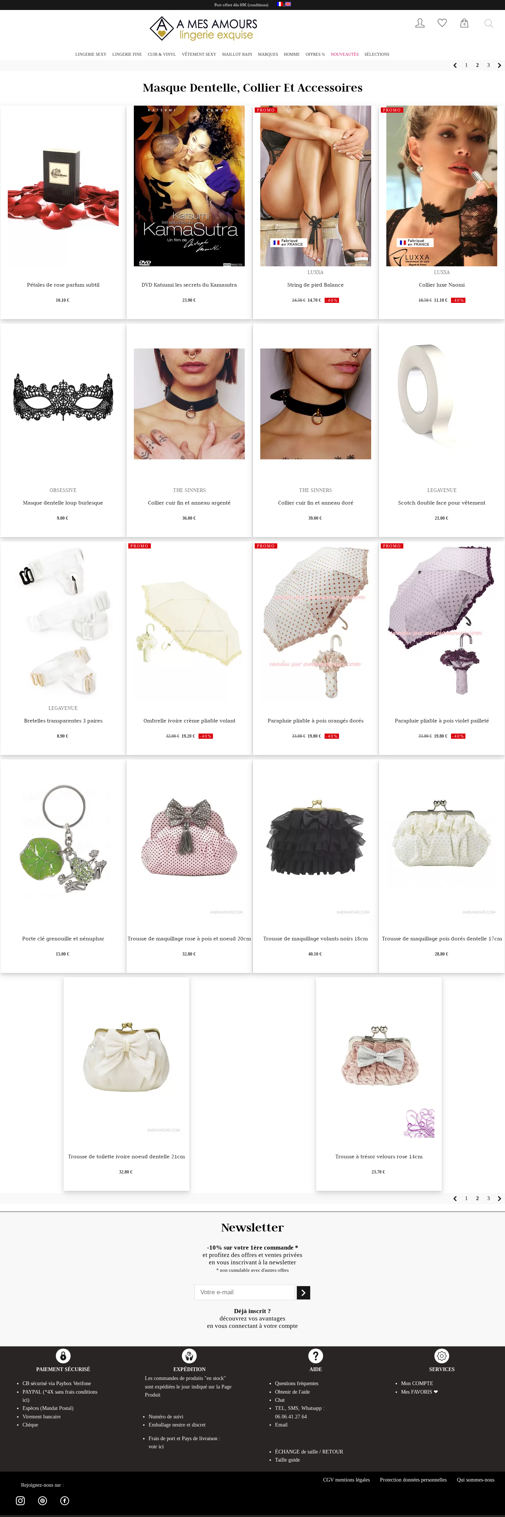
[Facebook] (64, 1506)
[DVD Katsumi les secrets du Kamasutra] (189, 264)
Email (281, 1425)
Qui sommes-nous (475, 1480)
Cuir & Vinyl (162, 54)
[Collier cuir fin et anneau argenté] (189, 482)
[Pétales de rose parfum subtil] (63, 264)
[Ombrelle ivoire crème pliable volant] (189, 700)
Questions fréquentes (296, 1383)
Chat (280, 1400)
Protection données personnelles (413, 1480)
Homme (292, 54)
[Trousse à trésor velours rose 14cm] (378, 1136)
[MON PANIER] (464, 31)
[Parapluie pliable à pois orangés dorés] (315, 700)
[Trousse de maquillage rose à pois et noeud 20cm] (189, 918)
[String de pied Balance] (315, 264)
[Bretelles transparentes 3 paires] (63, 700)
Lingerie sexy (90, 54)
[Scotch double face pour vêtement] (441, 482)
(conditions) (258, 5)
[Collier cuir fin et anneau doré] (315, 482)
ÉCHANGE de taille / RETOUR (309, 1452)
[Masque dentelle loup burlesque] (63, 482)
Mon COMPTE (417, 1383)
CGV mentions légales (346, 1480)
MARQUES (268, 54)
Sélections (377, 54)
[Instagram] (20, 1506)
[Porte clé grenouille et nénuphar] (63, 918)
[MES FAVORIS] (442, 29)
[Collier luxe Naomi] (441, 264)
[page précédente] (455, 65)
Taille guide (287, 1460)
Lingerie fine (127, 54)
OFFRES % (315, 54)
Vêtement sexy (199, 54)
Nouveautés (345, 54)
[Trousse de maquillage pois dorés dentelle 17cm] (441, 918)
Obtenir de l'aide (292, 1392)
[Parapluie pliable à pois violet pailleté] (441, 700)
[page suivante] (499, 65)
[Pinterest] (42, 1506)
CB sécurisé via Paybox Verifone (57, 1383)
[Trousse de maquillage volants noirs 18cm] (315, 918)
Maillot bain (237, 54)
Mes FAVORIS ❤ (419, 1392)
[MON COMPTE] (420, 29)
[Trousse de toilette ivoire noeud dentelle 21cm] (126, 1136)
